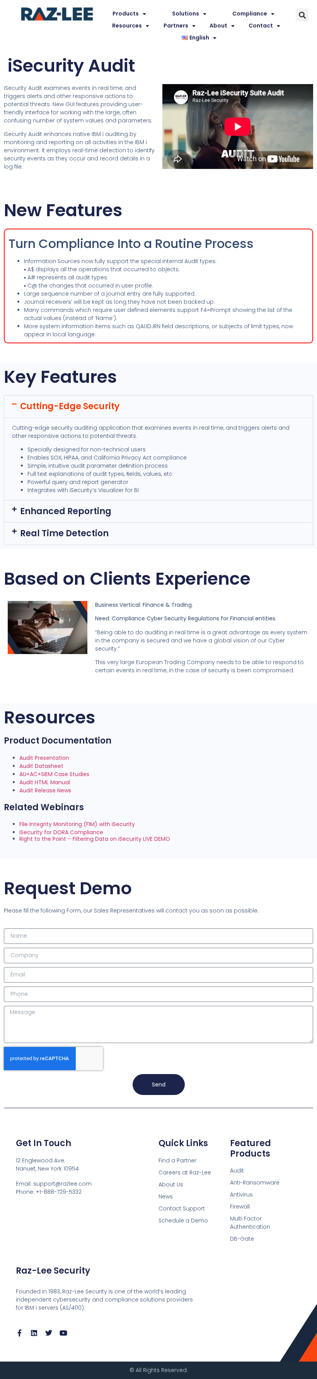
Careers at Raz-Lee (184, 1172)
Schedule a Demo (183, 1220)
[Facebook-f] (19, 1332)
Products (125, 13)
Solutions (185, 13)
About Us (170, 1184)
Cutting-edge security (69, 406)
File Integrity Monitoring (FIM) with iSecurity (77, 824)
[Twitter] (48, 1332)
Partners (176, 25)
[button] (302, 15)
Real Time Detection (64, 533)
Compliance (249, 13)
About (218, 25)
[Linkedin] (34, 1332)
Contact (261, 25)
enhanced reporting (65, 511)
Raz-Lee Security (53, 1271)
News (165, 1196)
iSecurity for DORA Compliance (61, 832)
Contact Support (181, 1208)
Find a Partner (177, 1160)
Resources (127, 25)
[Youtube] (63, 1332)
